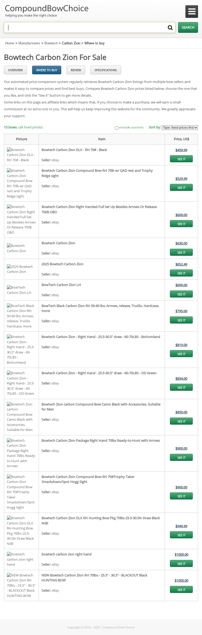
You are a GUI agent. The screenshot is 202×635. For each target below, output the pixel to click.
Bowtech (51, 43)
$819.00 (181, 344)
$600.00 (181, 214)
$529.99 (181, 178)
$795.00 (181, 311)
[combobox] (89, 27)
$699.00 (181, 285)
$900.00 (181, 448)
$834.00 (181, 378)
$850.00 (181, 412)
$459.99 (181, 150)
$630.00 (181, 243)
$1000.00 (181, 554)
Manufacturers (29, 43)
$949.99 (181, 526)
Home (9, 43)
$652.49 (181, 264)
